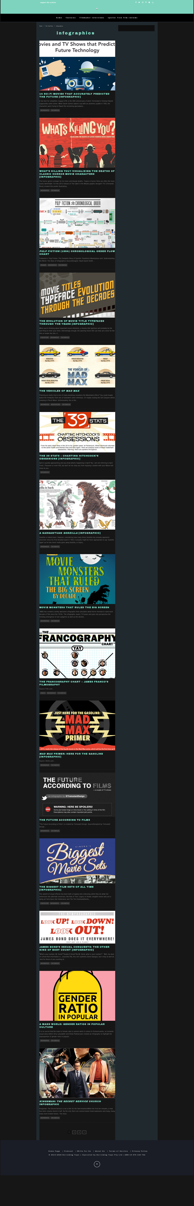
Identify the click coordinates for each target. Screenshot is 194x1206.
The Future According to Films (64, 820)
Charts (43, 693)
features (71, 18)
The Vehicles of (59, 391)
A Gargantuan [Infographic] (70, 533)
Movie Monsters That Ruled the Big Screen (74, 607)
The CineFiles (55, 110)
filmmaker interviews (92, 18)
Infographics (45, 110)
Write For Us (84, 1151)
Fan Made (43, 265)
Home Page (54, 1151)
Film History (44, 337)
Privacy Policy (140, 1151)
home (59, 18)
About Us (100, 1151)
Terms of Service (118, 1151)
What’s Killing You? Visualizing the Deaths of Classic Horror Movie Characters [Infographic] (77, 174)
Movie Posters (55, 404)
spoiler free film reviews (123, 18)
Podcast (68, 1151)
